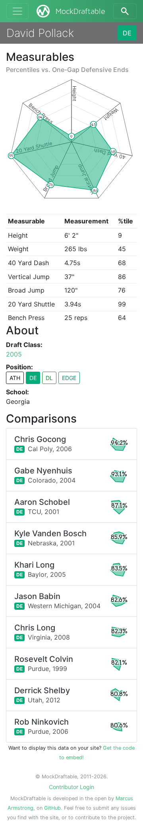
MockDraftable (80, 12)
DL (49, 377)
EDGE (69, 377)
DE (127, 33)
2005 (14, 354)
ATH (15, 377)
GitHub (52, 808)
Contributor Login (71, 786)
